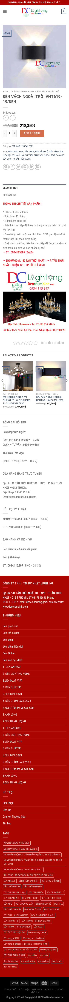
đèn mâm (44, 955)
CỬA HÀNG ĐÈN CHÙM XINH (17, 843)
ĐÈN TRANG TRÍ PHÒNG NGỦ (17, 926)
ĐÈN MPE (8, 903)
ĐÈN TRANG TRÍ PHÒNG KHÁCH (36, 921)
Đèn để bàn (9, 653)
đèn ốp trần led (10, 966)
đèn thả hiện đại (11, 961)
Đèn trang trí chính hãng (33, 938)
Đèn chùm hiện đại (13, 646)
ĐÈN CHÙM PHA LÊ (55, 892)
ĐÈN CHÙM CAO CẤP (28, 881)
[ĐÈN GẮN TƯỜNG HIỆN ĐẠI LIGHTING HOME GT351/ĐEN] (51, 376)
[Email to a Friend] (25, 167)
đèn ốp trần (57, 961)
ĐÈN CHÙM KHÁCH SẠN (14, 892)
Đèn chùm (8, 639)
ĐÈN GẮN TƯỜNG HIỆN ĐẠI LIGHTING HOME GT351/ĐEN (50, 399)
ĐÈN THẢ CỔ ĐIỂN (32, 909)
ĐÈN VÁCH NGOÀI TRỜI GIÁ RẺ (16, 158)
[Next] (66, 388)
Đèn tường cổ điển (48, 949)
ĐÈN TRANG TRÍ (11, 921)
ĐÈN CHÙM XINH (16, 151)
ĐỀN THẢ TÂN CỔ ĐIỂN (14, 955)
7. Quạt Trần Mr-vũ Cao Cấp (18, 707)
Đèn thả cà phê (11, 633)
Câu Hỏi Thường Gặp (14, 816)
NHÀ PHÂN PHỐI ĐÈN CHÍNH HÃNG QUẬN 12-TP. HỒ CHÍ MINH (32, 854)
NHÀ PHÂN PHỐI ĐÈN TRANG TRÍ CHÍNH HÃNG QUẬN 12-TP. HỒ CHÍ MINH (33, 862)
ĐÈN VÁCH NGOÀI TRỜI (48, 91)
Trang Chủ (10, 989)
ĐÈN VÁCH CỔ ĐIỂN (44, 151)
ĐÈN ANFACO (10, 881)
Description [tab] (10, 188)
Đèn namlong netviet (37, 932)
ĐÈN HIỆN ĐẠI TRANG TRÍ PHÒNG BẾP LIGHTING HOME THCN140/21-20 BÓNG (16, 400)
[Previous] (2, 388)
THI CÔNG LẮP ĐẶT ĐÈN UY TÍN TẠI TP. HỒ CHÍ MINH (28, 875)
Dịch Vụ (49, 989)
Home (5, 91)
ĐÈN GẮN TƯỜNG (30, 898)
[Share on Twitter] (19, 167)
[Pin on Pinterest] (31, 167)
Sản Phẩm (37, 989)
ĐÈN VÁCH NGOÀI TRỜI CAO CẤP (49, 155)
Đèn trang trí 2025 (11, 938)
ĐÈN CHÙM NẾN (36, 892)
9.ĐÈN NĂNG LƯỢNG (14, 721)
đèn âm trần (43, 961)
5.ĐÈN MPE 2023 (12, 694)
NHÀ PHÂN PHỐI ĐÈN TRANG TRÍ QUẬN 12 (23, 869)
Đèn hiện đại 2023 (12, 660)
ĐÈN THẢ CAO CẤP (12, 909)
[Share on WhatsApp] (6, 167)
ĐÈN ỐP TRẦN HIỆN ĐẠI (14, 932)
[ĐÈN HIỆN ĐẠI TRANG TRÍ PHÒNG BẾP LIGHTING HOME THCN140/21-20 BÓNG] (18, 376)
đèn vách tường (28, 961)
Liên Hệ (7, 810)
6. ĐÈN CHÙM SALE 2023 (17, 701)
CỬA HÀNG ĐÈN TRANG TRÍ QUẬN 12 (21, 849)
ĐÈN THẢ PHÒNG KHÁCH (42, 915)
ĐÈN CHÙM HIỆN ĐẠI (33, 886)
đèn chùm (32, 955)
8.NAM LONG (10, 714)
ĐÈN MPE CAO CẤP (24, 903)
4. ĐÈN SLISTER (12, 687)
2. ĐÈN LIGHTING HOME (23, 91)
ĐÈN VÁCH (29, 151)
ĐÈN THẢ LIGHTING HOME (16, 915)
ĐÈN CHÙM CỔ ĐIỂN (50, 881)
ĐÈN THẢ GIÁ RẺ (51, 909)
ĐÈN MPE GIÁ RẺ (43, 903)
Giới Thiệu (8, 803)
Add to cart (32, 133)
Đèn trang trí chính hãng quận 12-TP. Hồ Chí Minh (25, 943)
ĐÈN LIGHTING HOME (51, 898)
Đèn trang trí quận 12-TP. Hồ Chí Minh (20, 949)
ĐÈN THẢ (58, 903)
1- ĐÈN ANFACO (12, 667)
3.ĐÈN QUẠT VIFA (12, 680)
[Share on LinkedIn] (38, 167)
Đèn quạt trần (10, 626)
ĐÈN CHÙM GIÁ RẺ (12, 886)
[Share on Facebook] (12, 167)
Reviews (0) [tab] (9, 195)
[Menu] (5, 11)
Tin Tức (7, 823)
